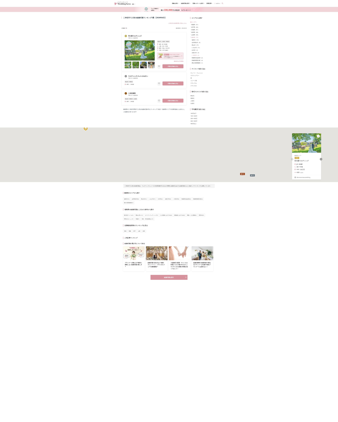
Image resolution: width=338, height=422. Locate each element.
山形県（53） (195, 35)
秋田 (144, 231)
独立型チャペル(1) (128, 215)
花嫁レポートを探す (198, 3)
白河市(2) (160, 199)
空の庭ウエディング (135, 36)
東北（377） (193, 22)
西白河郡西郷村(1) (128, 203)
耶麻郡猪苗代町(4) (198, 199)
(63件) (301, 172)
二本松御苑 (132, 93)
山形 (139, 231)
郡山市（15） (195, 45)
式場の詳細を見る (173, 66)
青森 (130, 231)
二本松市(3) (176, 199)
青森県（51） (195, 24)
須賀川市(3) (168, 199)
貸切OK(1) (201, 215)
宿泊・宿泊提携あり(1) (147, 219)
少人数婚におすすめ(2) (166, 215)
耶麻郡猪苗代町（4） (198, 60)
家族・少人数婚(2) (191, 215)
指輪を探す (175, 3)
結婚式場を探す (169, 277)
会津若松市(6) (135, 199)
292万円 (302, 169)
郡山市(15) (144, 199)
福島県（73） (195, 37)
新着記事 (209, 3)
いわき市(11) (152, 199)
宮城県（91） (195, 30)
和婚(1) (137, 219)
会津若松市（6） (196, 42)
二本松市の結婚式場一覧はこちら (177, 23)
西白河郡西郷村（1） (198, 63)
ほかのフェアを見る (178, 61)
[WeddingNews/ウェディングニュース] (122, 4)
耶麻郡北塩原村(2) (186, 199)
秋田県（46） (195, 32)
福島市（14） (195, 40)
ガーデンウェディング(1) (151, 215)
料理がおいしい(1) (128, 219)
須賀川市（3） (196, 52)
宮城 (125, 231)
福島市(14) (126, 199)
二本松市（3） (196, 55)
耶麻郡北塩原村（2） (198, 58)
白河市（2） (195, 50)
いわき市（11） (196, 47)
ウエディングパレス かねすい (138, 76)
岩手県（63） (195, 27)
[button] (85, 128)
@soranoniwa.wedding (303, 177)
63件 (166, 50)
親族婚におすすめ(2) (179, 215)
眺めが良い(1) (139, 215)
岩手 (134, 231)
